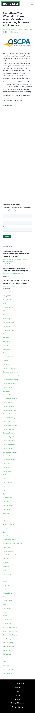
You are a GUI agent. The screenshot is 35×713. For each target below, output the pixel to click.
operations (6, 585)
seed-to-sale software (10, 631)
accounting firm (7, 273)
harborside (6, 547)
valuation (6, 658)
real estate (6, 616)
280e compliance (8, 307)
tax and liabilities (9, 646)
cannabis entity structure (21, 259)
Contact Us (17, 687)
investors (6, 566)
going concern (7, 536)
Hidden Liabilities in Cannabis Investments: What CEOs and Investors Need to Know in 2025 (16, 253)
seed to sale (7, 624)
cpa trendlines (8, 505)
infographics (7, 559)
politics (5, 604)
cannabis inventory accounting (13, 414)
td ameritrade (7, 654)
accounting (6, 29)
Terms (17, 695)
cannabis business (9, 383)
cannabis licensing (9, 429)
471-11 (5, 315)
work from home (8, 669)
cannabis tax (7, 463)
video (5, 662)
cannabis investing (9, 418)
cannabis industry (9, 406)
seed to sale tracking (10, 627)
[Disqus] (17, 132)
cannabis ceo (7, 387)
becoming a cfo (8, 345)
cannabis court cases (10, 399)
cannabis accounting (8, 259)
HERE (12, 105)
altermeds (6, 338)
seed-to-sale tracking (10, 635)
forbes (5, 528)
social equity (7, 639)
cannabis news (8, 433)
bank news (6, 341)
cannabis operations (8, 261)
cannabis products (9, 440)
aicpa (4, 334)
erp (4, 521)
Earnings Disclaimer (17, 703)
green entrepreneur (9, 540)
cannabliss (6, 467)
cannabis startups (9, 460)
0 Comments (14, 32)
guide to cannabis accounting (13, 543)
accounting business (9, 322)
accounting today (8, 330)
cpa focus (20, 29)
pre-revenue (7, 608)
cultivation (6, 513)
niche (5, 582)
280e (4, 286)
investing (6, 563)
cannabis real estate (9, 444)
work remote (7, 673)
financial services (8, 524)
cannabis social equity (10, 452)
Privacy (17, 699)
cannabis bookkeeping (10, 380)
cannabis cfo (7, 391)
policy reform (22, 286)
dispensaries (7, 517)
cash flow (6, 475)
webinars (6, 665)
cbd (4, 479)
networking (7, 574)
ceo (4, 486)
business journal (8, 357)
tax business (7, 650)
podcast (5, 597)
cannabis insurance (9, 410)
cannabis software (9, 456)
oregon (5, 589)
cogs (4, 494)
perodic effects (7, 593)
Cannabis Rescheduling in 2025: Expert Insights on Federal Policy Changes (16, 282)
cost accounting (8, 498)
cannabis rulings (8, 448)
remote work (7, 620)
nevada (5, 578)
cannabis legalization (12, 286)
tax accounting (8, 643)
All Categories (7, 300)
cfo (4, 490)
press (26, 29)
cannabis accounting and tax (12, 372)
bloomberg (6, 349)
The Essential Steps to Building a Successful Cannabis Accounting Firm (15, 269)
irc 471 (5, 570)
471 (4, 311)
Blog (17, 691)
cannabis (6, 364)
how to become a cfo (10, 555)
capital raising (7, 471)
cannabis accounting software (13, 376)
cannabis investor (9, 421)
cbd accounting (8, 482)
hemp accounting (8, 551)
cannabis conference (10, 395)
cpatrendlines (7, 509)
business (14, 29)
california (6, 361)
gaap (4, 532)
